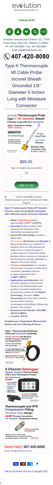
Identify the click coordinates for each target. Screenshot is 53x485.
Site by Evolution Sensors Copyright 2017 (26, 471)
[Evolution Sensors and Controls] (26, 9)
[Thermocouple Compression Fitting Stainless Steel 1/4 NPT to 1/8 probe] (22, 440)
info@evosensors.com (21, 451)
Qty (26, 173)
